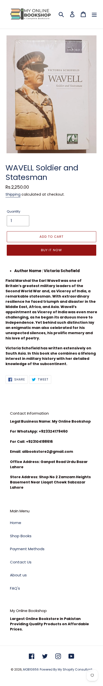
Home (15, 522)
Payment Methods (27, 548)
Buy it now (51, 250)
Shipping (13, 194)
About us (18, 575)
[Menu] (94, 14)
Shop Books (21, 535)
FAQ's (15, 588)
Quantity (13, 211)
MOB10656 (31, 669)
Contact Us (21, 562)
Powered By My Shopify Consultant (66, 669)
